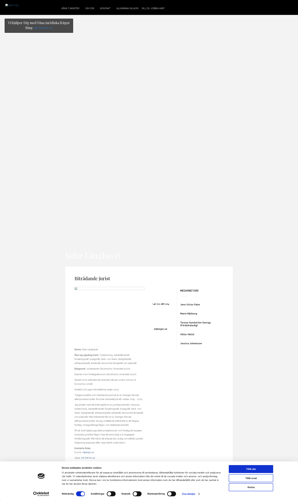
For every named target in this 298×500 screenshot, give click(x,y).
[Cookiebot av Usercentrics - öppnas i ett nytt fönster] (41, 494)
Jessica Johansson (191, 343)
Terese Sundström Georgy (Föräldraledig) (195, 324)
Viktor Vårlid (187, 334)
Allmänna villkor (127, 8)
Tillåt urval (251, 478)
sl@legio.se (88, 452)
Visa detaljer (188, 494)
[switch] (111, 493)
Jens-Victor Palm (190, 304)
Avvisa (251, 487)
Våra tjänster (70, 8)
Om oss (89, 8)
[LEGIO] (12, 7)
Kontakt (105, 8)
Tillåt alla (251, 469)
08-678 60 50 (43, 27)
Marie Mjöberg (188, 313)
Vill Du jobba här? (153, 8)
